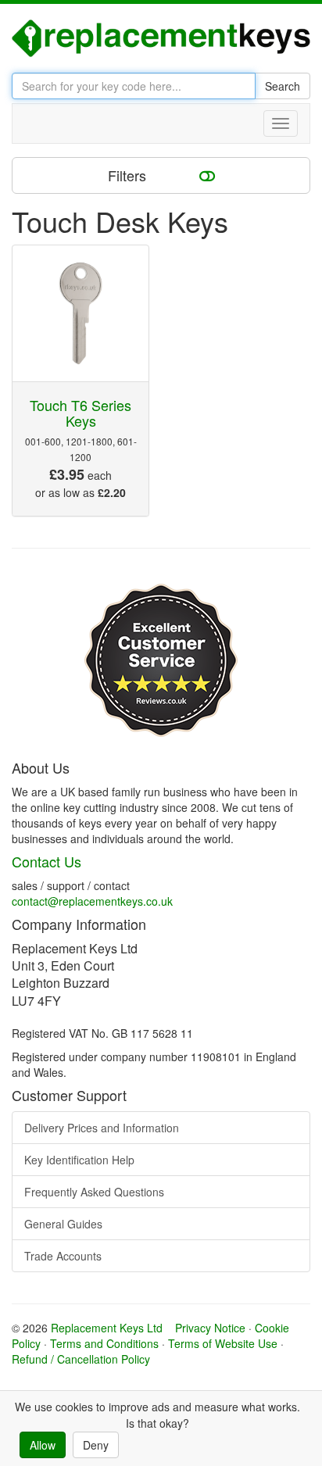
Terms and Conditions (104, 1343)
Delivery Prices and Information (101, 1127)
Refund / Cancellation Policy (81, 1359)
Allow (42, 1445)
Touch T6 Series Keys (80, 413)
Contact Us (46, 861)
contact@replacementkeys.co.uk (92, 901)
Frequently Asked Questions (94, 1192)
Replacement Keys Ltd (107, 1327)
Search (282, 86)
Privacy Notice (210, 1327)
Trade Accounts (63, 1256)
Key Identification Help (79, 1159)
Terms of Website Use (222, 1343)
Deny (96, 1445)
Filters (129, 175)
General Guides (63, 1224)
